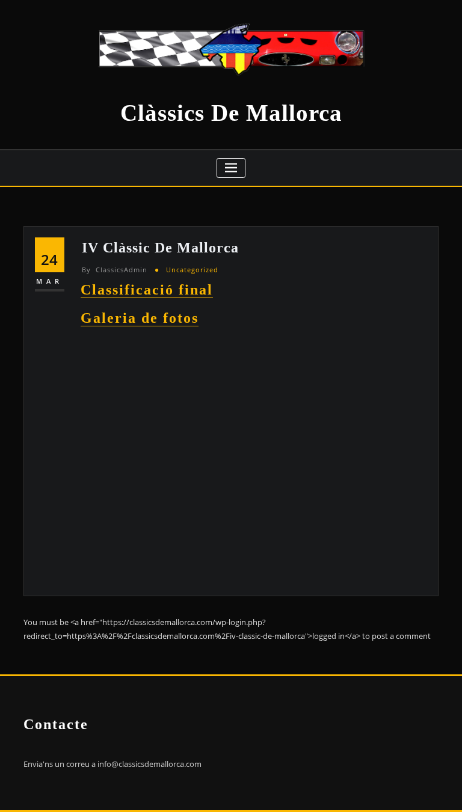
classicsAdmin (114, 269)
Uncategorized (192, 269)
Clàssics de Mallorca (231, 113)
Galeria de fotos (140, 318)
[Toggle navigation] (231, 168)
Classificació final (147, 289)
